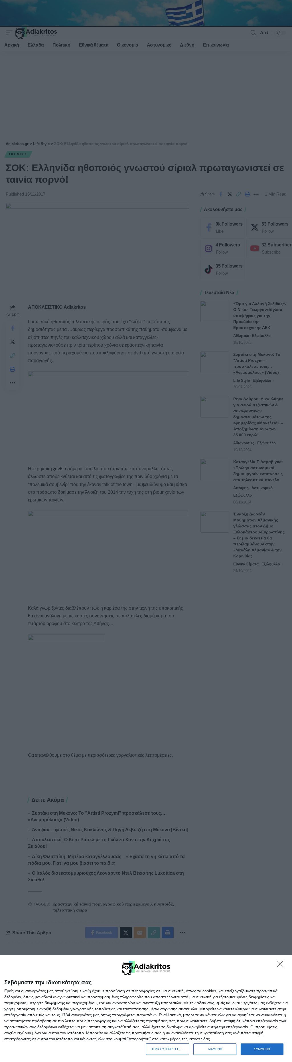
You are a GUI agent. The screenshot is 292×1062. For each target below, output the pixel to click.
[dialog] (146, 1008)
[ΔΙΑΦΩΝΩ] (281, 965)
